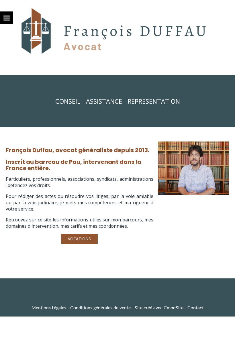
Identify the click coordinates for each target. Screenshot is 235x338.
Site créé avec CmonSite (159, 308)
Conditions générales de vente (100, 308)
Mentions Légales (49, 308)
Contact (195, 308)
